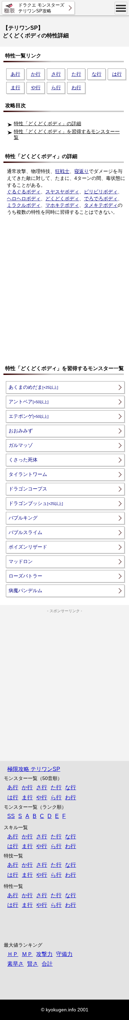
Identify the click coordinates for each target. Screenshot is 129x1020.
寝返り (81, 171)
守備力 (64, 954)
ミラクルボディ (24, 205)
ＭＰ (27, 954)
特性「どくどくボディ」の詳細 (47, 123)
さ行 (56, 74)
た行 (76, 74)
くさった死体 (23, 459)
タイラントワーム (28, 474)
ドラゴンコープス (28, 488)
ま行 (15, 87)
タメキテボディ (101, 205)
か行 (36, 74)
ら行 (56, 87)
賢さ (32, 964)
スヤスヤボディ (62, 191)
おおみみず (21, 430)
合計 (47, 964)
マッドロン (21, 561)
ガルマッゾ (21, 445)
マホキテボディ (62, 205)
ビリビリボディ (101, 191)
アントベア (29, 401)
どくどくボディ (62, 198)
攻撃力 (44, 954)
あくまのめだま (33, 387)
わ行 (76, 87)
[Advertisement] (64, 290)
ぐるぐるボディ (24, 191)
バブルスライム (25, 532)
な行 (96, 74)
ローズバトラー (25, 576)
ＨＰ (12, 954)
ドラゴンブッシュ (36, 503)
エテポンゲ (29, 416)
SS (11, 816)
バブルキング (23, 518)
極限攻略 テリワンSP (33, 769)
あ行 (15, 74)
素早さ (15, 964)
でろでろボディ (101, 198)
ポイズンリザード (28, 547)
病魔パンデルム (25, 590)
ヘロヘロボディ (24, 198)
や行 (36, 87)
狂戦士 (62, 171)
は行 (117, 74)
